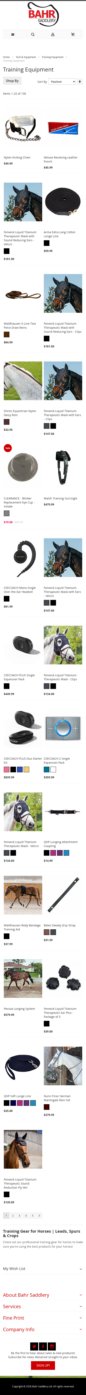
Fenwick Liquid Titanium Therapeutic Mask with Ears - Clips (62, 415)
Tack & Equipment (26, 57)
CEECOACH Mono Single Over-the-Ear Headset (20, 590)
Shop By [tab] (12, 81)
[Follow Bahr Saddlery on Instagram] (52, 1346)
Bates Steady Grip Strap (60, 925)
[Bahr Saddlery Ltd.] (43, 14)
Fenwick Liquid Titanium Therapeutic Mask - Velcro (21, 844)
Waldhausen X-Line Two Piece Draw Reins (20, 325)
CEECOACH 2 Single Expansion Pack (57, 760)
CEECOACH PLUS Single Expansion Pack (19, 677)
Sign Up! (43, 1365)
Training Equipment (53, 57)
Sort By (42, 82)
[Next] (39, 1215)
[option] (6, 251)
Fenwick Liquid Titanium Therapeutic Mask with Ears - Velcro (62, 592)
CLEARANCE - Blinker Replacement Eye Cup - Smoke (19, 502)
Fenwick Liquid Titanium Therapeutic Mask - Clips (60, 677)
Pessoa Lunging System (19, 1009)
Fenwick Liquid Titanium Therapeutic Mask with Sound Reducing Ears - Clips (63, 327)
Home (6, 57)
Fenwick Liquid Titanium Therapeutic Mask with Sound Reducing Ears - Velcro (20, 238)
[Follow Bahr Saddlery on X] (34, 1346)
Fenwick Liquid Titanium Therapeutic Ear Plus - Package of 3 (60, 1013)
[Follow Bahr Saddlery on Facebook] (43, 1346)
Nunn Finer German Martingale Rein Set (57, 1098)
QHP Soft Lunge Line (17, 1096)
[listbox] (23, 251)
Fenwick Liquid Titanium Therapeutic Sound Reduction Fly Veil (20, 1183)
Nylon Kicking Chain (17, 157)
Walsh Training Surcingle (60, 498)
